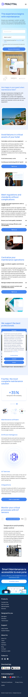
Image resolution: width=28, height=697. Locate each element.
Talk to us (14, 166)
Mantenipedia (5, 606)
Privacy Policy (15, 351)
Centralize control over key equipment (12, 141)
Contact (3, 649)
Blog (2, 647)
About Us (3, 638)
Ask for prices (5, 604)
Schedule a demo (14, 581)
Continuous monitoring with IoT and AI (12, 162)
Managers (4, 616)
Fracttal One (4, 602)
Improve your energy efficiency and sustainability (11, 224)
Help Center (4, 628)
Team (2, 640)
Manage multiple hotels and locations (12, 282)
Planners (3, 618)
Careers (3, 642)
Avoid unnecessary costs (8, 158)
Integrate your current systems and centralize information (11, 286)
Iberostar (14, 330)
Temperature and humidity (13, 519)
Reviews (3, 608)
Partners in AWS (5, 651)
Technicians (4, 620)
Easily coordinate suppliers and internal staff (12, 264)
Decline (14, 362)
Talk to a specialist (14, 499)
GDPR (5, 42)
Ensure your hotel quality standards (11, 220)
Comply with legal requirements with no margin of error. (12, 204)
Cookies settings (14, 355)
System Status (5, 630)
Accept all (14, 359)
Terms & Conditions (6, 682)
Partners (3, 645)
